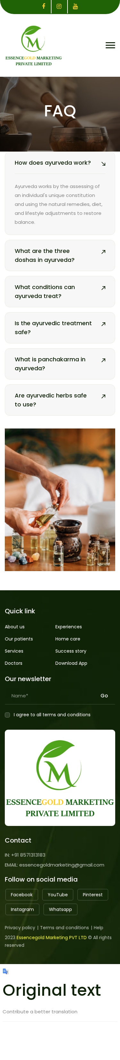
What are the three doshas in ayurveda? (45, 255)
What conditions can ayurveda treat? (45, 291)
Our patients (19, 639)
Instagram (22, 909)
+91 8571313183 (28, 855)
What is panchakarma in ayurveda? (50, 363)
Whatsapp (60, 909)
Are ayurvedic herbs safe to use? (51, 399)
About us (15, 627)
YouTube (58, 894)
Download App (71, 663)
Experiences (68, 627)
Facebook (22, 894)
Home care (67, 639)
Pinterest (93, 894)
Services (14, 651)
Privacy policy (20, 927)
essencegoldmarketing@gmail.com (61, 864)
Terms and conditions (64, 927)
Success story (70, 651)
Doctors (13, 663)
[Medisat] (33, 44)
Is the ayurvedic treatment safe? (53, 327)
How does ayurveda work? (53, 163)
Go (104, 694)
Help (98, 927)
